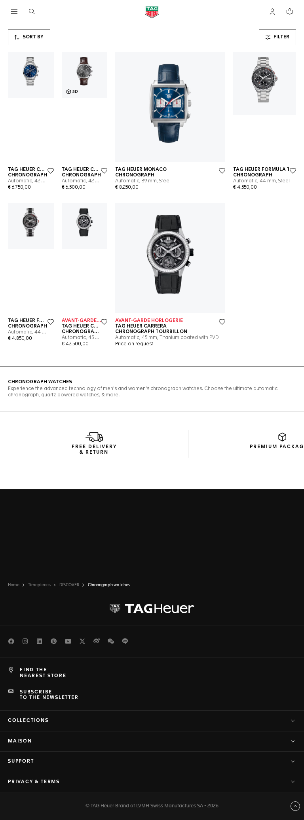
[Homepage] (152, 12)
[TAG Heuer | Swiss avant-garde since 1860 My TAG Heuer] (152, 608)
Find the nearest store (43, 673)
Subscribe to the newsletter (49, 695)
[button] (272, 11)
